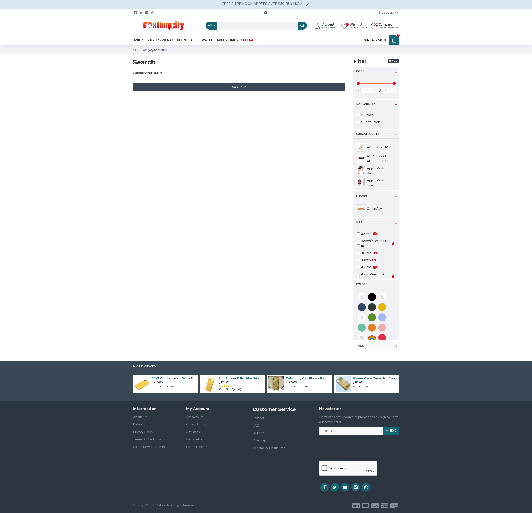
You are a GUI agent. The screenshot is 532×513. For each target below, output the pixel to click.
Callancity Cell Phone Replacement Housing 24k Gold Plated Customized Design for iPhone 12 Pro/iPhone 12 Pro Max (308, 378)
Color (361, 284)
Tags (360, 346)
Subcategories (368, 134)
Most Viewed (144, 366)
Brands (362, 196)
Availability (365, 104)
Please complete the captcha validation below (332, 452)
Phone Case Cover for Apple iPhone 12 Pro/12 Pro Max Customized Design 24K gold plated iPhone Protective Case (375, 378)
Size (359, 222)
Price (360, 71)
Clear (395, 61)
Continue (239, 87)
